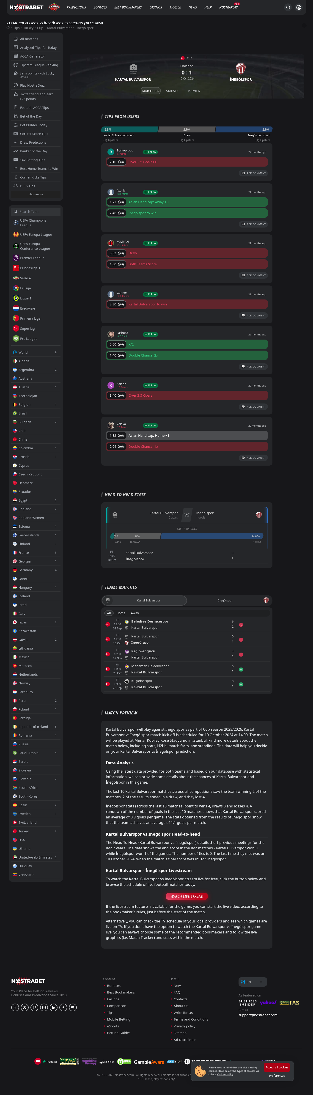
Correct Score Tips (34, 134)
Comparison (116, 1006)
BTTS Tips (27, 186)
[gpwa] (69, 1061)
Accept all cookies (277, 1067)
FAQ (177, 992)
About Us (181, 1006)
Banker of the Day (33, 151)
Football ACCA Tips (34, 107)
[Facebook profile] (15, 1007)
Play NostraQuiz (32, 85)
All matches (29, 39)
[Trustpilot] (49, 1061)
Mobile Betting (118, 1019)
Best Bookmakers (128, 7)
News (193, 7)
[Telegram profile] (63, 1007)
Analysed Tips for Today (38, 47)
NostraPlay (228, 7)
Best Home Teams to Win (39, 168)
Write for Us (183, 1012)
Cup (40, 28)
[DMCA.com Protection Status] (124, 1061)
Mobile (175, 7)
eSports (113, 1026)
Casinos (155, 7)
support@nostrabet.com (258, 1015)
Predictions (76, 7)
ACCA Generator (32, 56)
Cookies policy (225, 1074)
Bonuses (100, 7)
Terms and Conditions (191, 1019)
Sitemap (180, 1033)
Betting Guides (118, 1033)
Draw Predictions (33, 142)
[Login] (299, 7)
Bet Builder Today (33, 125)
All (109, 613)
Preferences (277, 1076)
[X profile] (25, 1007)
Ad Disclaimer (185, 1039)
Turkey (28, 28)
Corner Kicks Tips (33, 177)
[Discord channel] (73, 1007)
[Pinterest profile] (34, 1007)
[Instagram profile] (44, 1007)
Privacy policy (184, 1026)
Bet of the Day (31, 116)
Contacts (180, 999)
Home (120, 613)
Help (208, 7)
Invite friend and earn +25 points (37, 96)
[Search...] (288, 7)
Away (135, 613)
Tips (16, 28)
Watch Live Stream (186, 896)
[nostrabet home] (28, 981)
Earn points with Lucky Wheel (37, 75)
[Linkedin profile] (54, 1007)
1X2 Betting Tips (32, 160)
